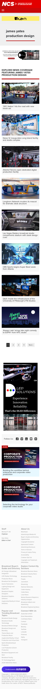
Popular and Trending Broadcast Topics (10, 613)
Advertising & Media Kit (28, 534)
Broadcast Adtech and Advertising (28, 603)
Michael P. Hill (6, 532)
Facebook (24, 624)
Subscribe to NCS (26, 614)
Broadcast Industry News (29, 574)
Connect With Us (28, 611)
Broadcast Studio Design (9, 618)
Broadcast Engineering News (30, 607)
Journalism (24, 582)
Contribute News (26, 619)
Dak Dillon (5, 538)
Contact (23, 621)
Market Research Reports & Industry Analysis (29, 598)
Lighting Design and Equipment (8, 587)
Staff (4, 529)
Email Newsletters (27, 616)
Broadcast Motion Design (10, 626)
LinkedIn (24, 632)
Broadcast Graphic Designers (7, 592)
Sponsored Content (27, 544)
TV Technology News (8, 660)
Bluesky (23, 627)
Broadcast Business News (29, 571)
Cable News (25, 592)
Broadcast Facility (7, 657)
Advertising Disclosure (28, 547)
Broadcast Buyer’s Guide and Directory (11, 567)
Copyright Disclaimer (27, 542)
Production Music (7, 579)
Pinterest (24, 634)
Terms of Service (26, 550)
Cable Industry (25, 589)
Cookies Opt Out (26, 557)
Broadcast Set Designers (9, 581)
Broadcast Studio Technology (7, 622)
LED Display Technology (9, 576)
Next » (31, 345)
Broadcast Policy (26, 576)
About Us (25, 529)
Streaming (24, 584)
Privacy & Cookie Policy (28, 552)
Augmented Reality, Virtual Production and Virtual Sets (10, 639)
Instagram (24, 640)
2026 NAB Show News (9, 663)
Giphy (23, 637)
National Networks (27, 587)
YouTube (23, 629)
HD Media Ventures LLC (24, 676)
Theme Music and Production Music (7, 634)
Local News (24, 595)
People (23, 579)
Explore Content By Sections (30, 567)
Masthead (24, 532)
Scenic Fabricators (7, 584)
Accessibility (25, 555)
